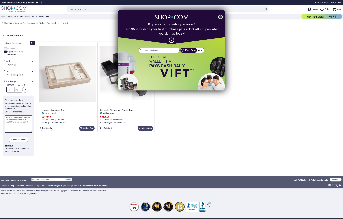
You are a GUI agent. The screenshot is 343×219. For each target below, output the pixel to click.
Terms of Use (18, 193)
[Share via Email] (329, 186)
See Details (46, 129)
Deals (34, 16)
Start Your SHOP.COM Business (328, 2)
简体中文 (67, 186)
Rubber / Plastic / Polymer (50, 23)
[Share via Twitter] (336, 185)
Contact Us (20, 186)
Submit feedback (18, 140)
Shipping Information (31, 193)
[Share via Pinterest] (339, 185)
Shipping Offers (20, 23)
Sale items (12, 48)
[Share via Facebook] (332, 185)
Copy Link (335, 180)
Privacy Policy (6, 193)
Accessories (33, 23)
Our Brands (12, 55)
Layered (65, 23)
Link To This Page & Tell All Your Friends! (311, 180)
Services (42, 186)
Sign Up (68, 179)
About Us (5, 186)
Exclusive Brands (15, 16)
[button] (56, 186)
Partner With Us (32, 186)
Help (12, 186)
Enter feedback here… (14, 112)
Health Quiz (44, 16)
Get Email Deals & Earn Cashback (15, 180)
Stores (28, 16)
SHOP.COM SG (7, 23)
